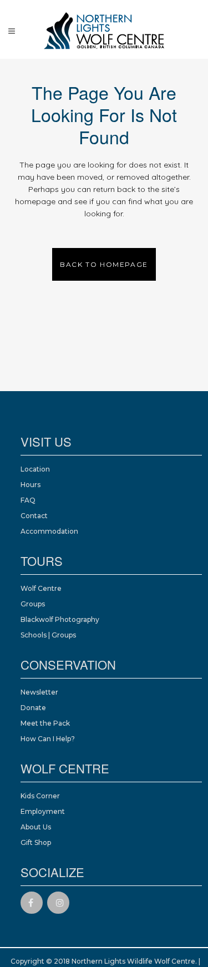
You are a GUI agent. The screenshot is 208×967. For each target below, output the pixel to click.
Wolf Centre (41, 588)
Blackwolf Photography (60, 619)
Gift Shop (36, 842)
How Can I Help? (48, 739)
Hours (30, 484)
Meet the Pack (45, 723)
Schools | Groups (48, 635)
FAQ (28, 500)
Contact (34, 516)
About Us (36, 827)
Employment (43, 811)
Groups (33, 604)
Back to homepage (104, 264)
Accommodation (49, 531)
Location (35, 469)
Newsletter (39, 692)
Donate (33, 707)
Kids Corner (40, 796)
